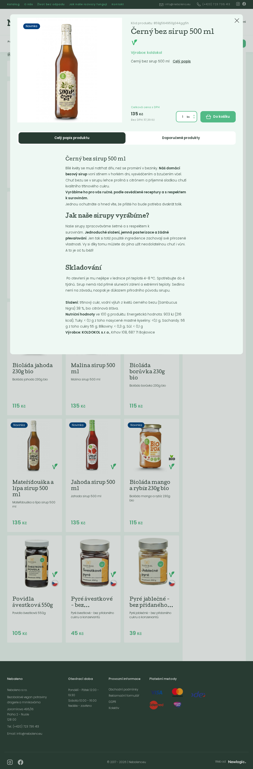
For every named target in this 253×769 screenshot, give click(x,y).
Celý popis (182, 61)
